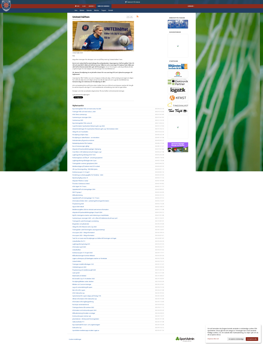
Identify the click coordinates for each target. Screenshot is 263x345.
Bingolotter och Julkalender (80, 224)
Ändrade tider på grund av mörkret (83, 140)
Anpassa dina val (213, 339)
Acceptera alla (252, 339)
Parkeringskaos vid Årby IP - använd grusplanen (87, 158)
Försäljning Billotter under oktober (83, 281)
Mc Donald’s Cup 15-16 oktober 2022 (83, 278)
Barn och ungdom (103, 6)
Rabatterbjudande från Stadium (82, 143)
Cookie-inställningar (75, 339)
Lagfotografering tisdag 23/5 (81, 244)
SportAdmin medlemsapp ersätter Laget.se (85, 330)
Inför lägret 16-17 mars (79, 186)
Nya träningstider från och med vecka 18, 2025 (86, 109)
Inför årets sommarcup (79, 114)
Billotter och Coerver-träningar (81, 284)
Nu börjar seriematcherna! (80, 304)
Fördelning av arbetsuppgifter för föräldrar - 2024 (87, 175)
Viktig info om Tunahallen (80, 132)
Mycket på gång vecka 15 (80, 178)
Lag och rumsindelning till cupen (82, 287)
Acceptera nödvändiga (236, 339)
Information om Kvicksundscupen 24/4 (84, 310)
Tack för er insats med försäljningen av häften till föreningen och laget (94, 238)
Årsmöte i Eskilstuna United (80, 183)
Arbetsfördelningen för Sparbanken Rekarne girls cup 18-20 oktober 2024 (95, 129)
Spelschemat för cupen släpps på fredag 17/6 (86, 296)
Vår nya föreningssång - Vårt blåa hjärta (84, 169)
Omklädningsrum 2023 (79, 267)
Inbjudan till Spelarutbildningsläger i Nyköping (86, 149)
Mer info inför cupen (78, 290)
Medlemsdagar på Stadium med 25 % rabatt (86, 166)
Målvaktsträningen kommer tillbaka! (83, 255)
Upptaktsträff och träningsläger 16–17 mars (85, 198)
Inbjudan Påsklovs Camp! (80, 181)
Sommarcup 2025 (77, 120)
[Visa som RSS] (137, 17)
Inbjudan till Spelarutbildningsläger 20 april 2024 (87, 212)
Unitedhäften (76, 250)
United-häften (80, 17)
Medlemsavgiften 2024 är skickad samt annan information (90, 209)
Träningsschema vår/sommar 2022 (83, 307)
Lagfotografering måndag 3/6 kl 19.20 (83, 155)
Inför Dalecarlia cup (78, 293)
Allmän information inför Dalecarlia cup (84, 299)
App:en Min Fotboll (78, 207)
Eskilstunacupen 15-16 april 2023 (82, 253)
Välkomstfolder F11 (78, 322)
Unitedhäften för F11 (78, 241)
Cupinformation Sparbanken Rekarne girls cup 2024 (88, 126)
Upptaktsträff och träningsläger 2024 (83, 189)
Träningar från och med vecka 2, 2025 (84, 111)
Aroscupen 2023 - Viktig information (83, 235)
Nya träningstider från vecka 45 (82, 123)
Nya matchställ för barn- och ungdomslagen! (86, 325)
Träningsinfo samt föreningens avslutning (85, 221)
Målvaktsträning (77, 195)
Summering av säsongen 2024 (81, 117)
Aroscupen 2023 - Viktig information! (83, 232)
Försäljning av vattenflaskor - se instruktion (85, 137)
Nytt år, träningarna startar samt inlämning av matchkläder (90, 215)
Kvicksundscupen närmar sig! (81, 316)
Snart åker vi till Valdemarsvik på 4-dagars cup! (87, 152)
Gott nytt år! (76, 273)
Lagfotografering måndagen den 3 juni (84, 160)
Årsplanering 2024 (78, 204)
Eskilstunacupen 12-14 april (80, 172)
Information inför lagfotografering (82, 302)
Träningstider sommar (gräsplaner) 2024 (84, 163)
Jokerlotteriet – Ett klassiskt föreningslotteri (85, 319)
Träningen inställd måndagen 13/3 (83, 264)
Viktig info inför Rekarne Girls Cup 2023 (84, 227)
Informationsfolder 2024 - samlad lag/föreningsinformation (90, 201)
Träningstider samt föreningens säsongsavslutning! (88, 230)
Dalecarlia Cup (76, 327)
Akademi (91, 6)
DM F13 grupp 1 (77, 192)
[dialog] (233, 333)
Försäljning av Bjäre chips (80, 135)
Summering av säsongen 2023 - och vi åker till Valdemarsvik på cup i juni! (94, 218)
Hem (77, 6)
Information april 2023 (79, 247)
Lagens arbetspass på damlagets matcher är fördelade (89, 258)
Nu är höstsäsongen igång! (80, 146)
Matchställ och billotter (79, 276)
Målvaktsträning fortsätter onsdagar (83, 313)
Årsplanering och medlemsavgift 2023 (84, 270)
